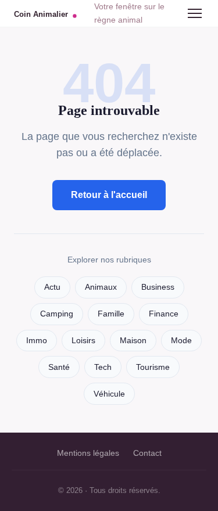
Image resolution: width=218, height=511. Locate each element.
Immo (36, 340)
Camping (56, 314)
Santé (59, 367)
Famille (111, 314)
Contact (147, 453)
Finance (163, 314)
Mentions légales (88, 453)
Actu (52, 287)
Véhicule (109, 394)
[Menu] (194, 13)
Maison (133, 340)
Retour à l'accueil (109, 195)
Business (157, 287)
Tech (103, 367)
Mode (181, 340)
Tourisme (153, 367)
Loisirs (83, 340)
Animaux (101, 287)
